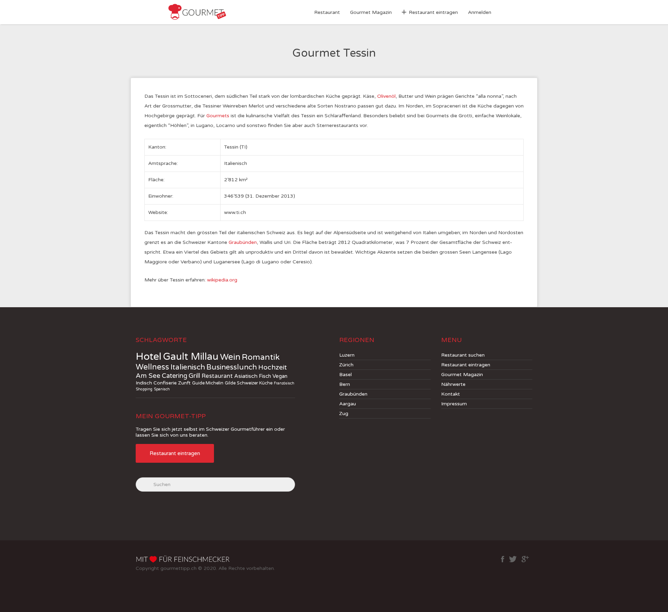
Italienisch (187, 367)
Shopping (144, 389)
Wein (230, 357)
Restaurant (327, 12)
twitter (513, 559)
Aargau (347, 404)
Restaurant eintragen (433, 12)
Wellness (152, 367)
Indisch (144, 383)
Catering (174, 376)
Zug (343, 413)
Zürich (346, 365)
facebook (502, 559)
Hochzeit (272, 367)
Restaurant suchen (463, 355)
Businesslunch (231, 367)
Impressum (454, 404)
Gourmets (217, 116)
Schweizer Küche (254, 383)
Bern (344, 384)
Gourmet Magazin (371, 12)
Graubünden (243, 242)
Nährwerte (453, 384)
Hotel (148, 356)
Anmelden (479, 12)
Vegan (279, 376)
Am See (148, 376)
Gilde (230, 383)
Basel (345, 374)
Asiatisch (245, 376)
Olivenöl (386, 96)
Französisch (284, 383)
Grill (194, 376)
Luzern (347, 355)
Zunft (184, 383)
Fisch (265, 376)
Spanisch (162, 389)
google (525, 559)
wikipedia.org (222, 280)
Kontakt (450, 394)
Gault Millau (190, 357)
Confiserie (165, 383)
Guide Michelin (207, 383)
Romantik (261, 357)
